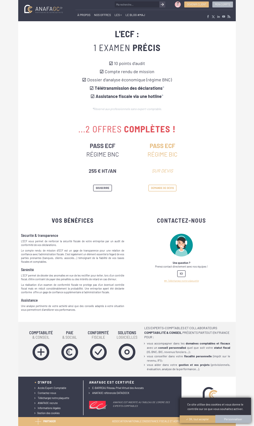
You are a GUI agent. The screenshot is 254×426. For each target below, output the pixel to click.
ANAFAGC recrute (48, 403)
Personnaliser (233, 419)
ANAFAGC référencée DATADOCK (110, 393)
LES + (118, 15)
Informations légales (49, 408)
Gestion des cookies (48, 413)
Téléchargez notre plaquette (53, 398)
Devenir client (196, 4)
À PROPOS (83, 15)
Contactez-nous (47, 393)
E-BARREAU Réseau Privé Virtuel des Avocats (118, 388)
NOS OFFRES (102, 15)
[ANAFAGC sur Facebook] (208, 17)
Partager (49, 421)
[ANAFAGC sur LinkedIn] (218, 17)
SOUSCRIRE (102, 188)
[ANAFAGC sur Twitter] (213, 17)
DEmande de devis (162, 188)
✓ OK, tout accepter (197, 419)
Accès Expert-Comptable (52, 388)
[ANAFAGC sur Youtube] (223, 17)
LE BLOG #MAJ (135, 15)
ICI (181, 273)
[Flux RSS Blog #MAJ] (228, 17)
